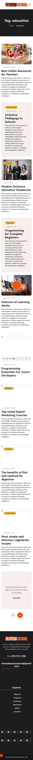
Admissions (17, 705)
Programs (17, 698)
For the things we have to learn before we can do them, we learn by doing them (16, 590)
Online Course (11, 107)
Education (10, 223)
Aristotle (16, 598)
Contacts (17, 712)
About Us (17, 694)
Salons (17, 708)
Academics (17, 701)
